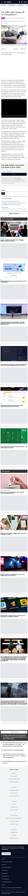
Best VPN (14, 773)
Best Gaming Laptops (14, 790)
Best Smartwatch (14, 810)
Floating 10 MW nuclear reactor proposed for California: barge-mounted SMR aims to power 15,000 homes (15, 737)
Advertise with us (5, 876)
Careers (3, 884)
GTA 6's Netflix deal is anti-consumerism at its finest (15, 762)
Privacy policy (4, 870)
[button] (26, 2)
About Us (4, 859)
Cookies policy (5, 873)
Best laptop (20, 5)
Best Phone (14, 801)
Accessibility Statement (7, 881)
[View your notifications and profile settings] (19, 2)
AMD (2, 53)
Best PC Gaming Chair (14, 795)
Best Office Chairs (14, 824)
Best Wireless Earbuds (14, 821)
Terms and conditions (6, 867)
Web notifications (5, 879)
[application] (14, 108)
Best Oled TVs (14, 807)
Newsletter (24, 48)
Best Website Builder (14, 781)
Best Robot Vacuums (14, 838)
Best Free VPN (14, 776)
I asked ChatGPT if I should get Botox (13, 750)
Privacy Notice (18, 179)
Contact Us (4, 864)
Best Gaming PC (14, 793)
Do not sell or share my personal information (11, 887)
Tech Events (3, 8)
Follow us (17, 48)
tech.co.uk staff (10, 18)
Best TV (14, 804)
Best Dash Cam (14, 832)
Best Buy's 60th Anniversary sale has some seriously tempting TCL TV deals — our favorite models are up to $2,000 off (15, 744)
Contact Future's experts (7, 861)
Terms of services (16, 178)
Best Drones (14, 835)
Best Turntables (14, 815)
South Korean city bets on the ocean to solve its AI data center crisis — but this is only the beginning (14, 755)
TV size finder (11, 5)
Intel (22, 93)
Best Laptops (14, 787)
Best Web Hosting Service (14, 779)
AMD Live (14, 53)
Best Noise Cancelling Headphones (14, 818)
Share (4, 48)
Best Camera (14, 829)
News (3, 18)
